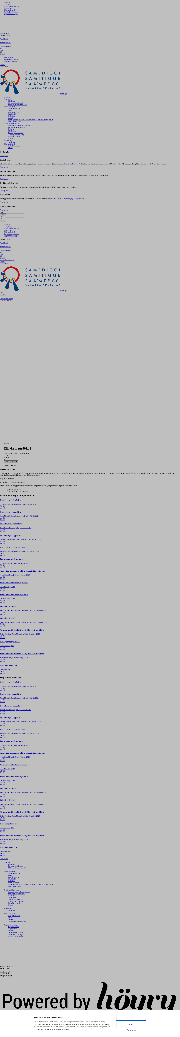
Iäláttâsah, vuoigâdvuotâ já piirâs (19, 125)
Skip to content (5, 33)
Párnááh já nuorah (14, 136)
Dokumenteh (8, 57)
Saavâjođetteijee (13, 112)
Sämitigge (11, 101)
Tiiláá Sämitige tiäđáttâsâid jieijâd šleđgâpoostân (68, 199)
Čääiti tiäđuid (131, 1030)
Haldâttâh (11, 116)
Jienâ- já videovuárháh (15, 932)
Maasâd (6, 443)
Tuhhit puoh (131, 1018)
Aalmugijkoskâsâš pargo (16, 135)
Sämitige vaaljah (13, 883)
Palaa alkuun (4, 859)
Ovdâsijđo (7, 2)
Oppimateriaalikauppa (7, 260)
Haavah (10, 138)
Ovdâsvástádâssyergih (11, 6)
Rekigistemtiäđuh (14, 146)
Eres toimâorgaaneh (14, 121)
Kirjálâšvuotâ (12, 929)
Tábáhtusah (12, 142)
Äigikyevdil (8, 8)
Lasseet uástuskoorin (10, 461)
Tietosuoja (11, 919)
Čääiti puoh (4, 156)
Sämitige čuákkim (14, 108)
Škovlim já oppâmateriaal (16, 127)
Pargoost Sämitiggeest (15, 103)
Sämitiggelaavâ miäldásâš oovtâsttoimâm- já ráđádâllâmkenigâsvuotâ (30, 120)
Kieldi (131, 1024)
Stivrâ (10, 110)
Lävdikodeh (12, 114)
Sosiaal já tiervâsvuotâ (15, 133)
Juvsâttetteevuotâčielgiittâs (17, 921)
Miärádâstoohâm (9, 106)
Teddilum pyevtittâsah (15, 934)
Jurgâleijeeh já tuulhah (11, 12)
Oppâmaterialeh (13, 927)
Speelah (11, 930)
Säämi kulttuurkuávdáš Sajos (17, 105)
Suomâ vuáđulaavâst (71, 164)
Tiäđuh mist (8, 4)
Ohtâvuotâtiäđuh (9, 10)
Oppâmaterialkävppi (11, 14)
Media (10, 148)
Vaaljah (10, 118)
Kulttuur (11, 129)
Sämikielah (12, 131)
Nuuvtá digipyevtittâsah (16, 936)
